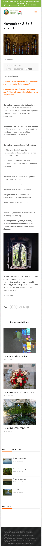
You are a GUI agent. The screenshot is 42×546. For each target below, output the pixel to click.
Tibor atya (9, 60)
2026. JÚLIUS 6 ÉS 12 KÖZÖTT (15, 356)
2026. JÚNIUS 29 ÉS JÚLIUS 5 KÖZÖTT (19, 392)
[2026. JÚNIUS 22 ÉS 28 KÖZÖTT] (20, 413)
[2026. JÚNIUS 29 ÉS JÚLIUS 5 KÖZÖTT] (20, 377)
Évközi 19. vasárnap (19, 479)
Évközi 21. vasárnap (19, 458)
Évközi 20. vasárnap (19, 469)
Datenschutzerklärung (25, 543)
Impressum (12, 543)
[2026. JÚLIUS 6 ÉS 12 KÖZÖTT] (20, 341)
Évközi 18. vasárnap (19, 490)
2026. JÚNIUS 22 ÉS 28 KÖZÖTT (16, 428)
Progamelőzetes (15, 69)
